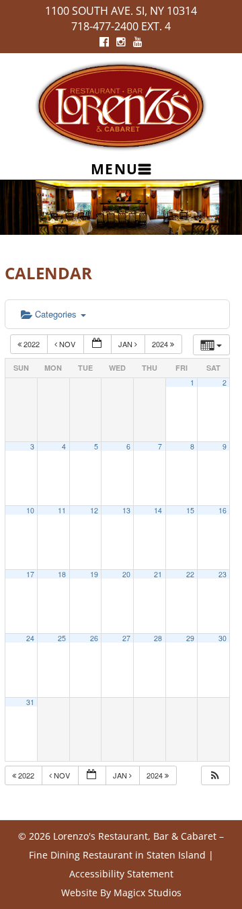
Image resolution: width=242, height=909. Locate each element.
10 (30, 510)
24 (30, 638)
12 (94, 510)
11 (62, 510)
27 (126, 638)
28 (158, 638)
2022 (32, 343)
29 (190, 638)
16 (222, 510)
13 (126, 510)
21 (158, 574)
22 (190, 574)
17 (30, 574)
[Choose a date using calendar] (97, 344)
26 (94, 638)
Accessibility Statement (121, 873)
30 (222, 638)
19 (94, 574)
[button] (215, 775)
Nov (67, 343)
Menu (114, 168)
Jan (126, 343)
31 (30, 702)
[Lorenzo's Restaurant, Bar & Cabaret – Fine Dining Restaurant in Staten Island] (121, 104)
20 (126, 574)
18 (62, 574)
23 (222, 574)
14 (158, 510)
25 (62, 638)
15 (190, 510)
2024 (161, 343)
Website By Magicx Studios (121, 892)
